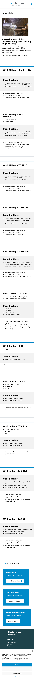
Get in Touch (12, 621)
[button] (31, 651)
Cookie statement (11, 642)
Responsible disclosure (13, 646)
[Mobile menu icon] (31, 4)
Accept (17, 664)
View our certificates (14, 601)
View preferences (17, 673)
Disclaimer (10, 644)
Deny (17, 669)
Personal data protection (17, 676)
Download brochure (14, 581)
